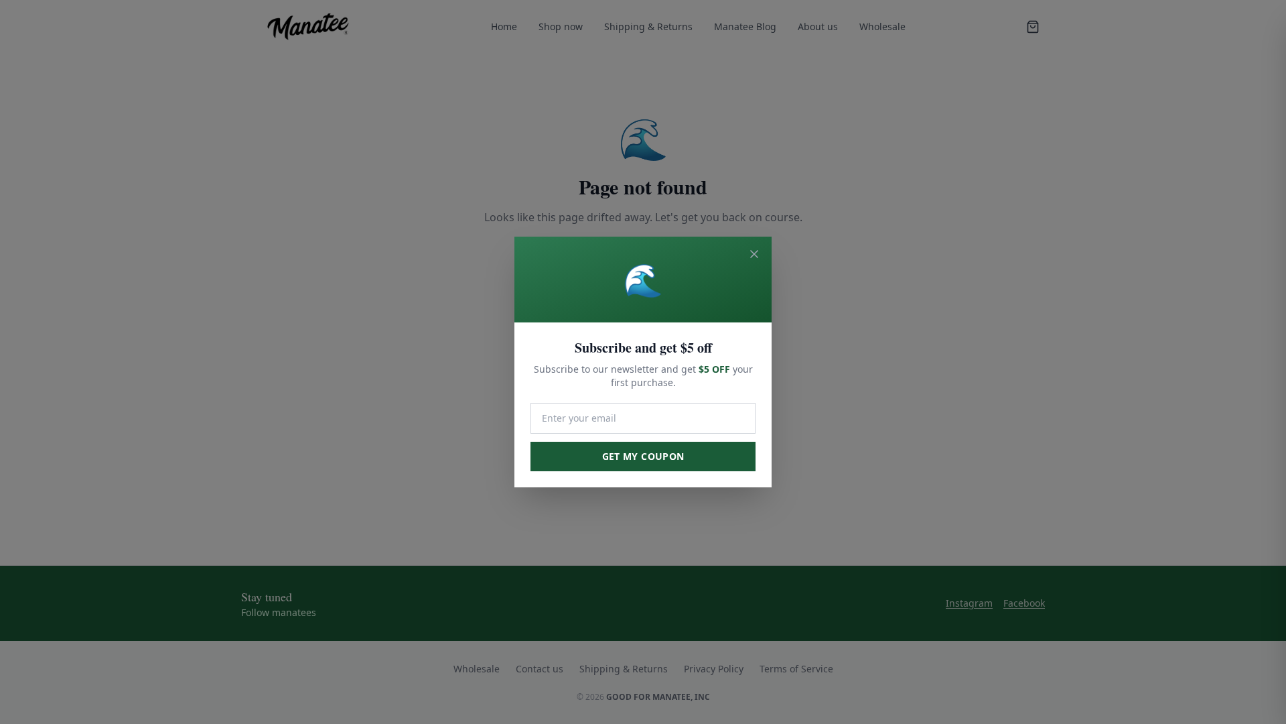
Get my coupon (643, 456)
